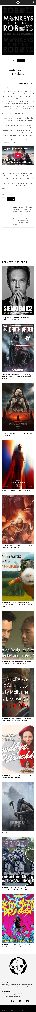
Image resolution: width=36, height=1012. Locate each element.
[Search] (33, 2)
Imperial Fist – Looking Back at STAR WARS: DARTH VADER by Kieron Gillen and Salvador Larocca (17, 376)
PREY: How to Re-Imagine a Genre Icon (15, 833)
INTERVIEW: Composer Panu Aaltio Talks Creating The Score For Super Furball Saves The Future (17, 604)
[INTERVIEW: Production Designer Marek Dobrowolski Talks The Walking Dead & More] (18, 861)
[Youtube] (27, 1001)
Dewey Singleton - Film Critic (27, 83)
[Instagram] (12, 1001)
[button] (3, 2)
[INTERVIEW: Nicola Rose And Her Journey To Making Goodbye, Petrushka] (18, 749)
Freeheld (4, 118)
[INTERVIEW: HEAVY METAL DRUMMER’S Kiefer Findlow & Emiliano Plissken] (18, 918)
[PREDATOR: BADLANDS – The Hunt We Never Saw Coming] (18, 407)
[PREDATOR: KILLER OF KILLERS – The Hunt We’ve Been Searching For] (18, 519)
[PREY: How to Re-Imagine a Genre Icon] (18, 806)
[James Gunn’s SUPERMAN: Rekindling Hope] (18, 464)
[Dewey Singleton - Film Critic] (17, 83)
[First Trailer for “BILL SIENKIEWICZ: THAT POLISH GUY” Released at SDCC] (18, 290)
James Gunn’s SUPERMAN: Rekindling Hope (16, 490)
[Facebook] (19, 60)
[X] (23, 60)
